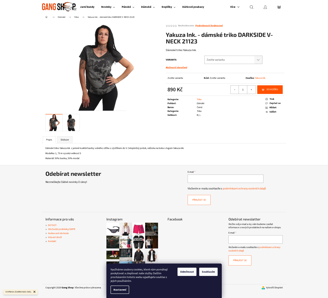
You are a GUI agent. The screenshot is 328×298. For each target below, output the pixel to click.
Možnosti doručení (176, 67)
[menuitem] (87, 7)
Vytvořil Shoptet (274, 287)
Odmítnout (187, 272)
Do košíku (272, 89)
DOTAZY (52, 225)
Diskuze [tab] (65, 140)
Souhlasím (208, 272)
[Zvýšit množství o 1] (251, 89)
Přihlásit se (199, 200)
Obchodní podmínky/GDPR (61, 229)
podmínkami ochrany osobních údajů (244, 188)
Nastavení (119, 290)
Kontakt (52, 241)
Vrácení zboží (55, 237)
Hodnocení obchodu (58, 233)
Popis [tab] (49, 140)
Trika (199, 99)
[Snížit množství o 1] (235, 89)
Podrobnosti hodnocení (209, 25)
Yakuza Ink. (260, 78)
